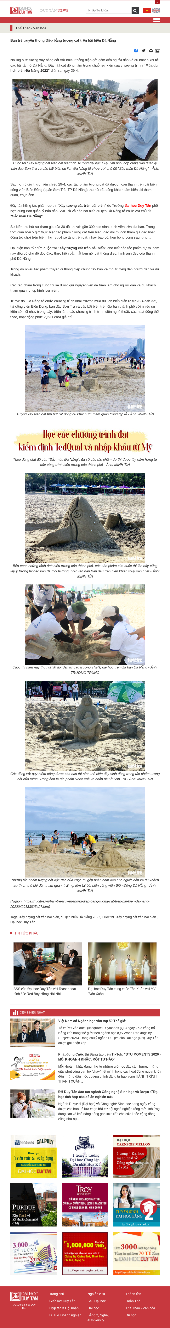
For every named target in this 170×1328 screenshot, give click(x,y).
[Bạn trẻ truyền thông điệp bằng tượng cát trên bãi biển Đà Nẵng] (157, 51)
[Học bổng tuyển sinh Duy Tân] (136, 1253)
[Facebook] (136, 51)
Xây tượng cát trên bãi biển (39, 917)
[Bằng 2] (136, 1204)
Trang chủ (56, 1294)
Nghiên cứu (96, 1294)
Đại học (93, 1308)
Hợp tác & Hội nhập (64, 1308)
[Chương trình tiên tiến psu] (85, 1156)
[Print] (151, 51)
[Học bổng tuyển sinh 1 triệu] (85, 1253)
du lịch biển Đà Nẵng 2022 (80, 917)
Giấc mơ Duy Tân (62, 1301)
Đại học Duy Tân (22, 922)
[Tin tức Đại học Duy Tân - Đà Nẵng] (39, 10)
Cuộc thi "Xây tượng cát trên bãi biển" (129, 917)
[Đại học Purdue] (33, 1204)
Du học (131, 1315)
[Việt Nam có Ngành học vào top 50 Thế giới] (32, 1032)
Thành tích (133, 1294)
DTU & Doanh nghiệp (65, 1315)
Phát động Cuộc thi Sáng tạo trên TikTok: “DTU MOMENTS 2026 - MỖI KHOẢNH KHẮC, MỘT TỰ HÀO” (109, 1057)
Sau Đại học (96, 1301)
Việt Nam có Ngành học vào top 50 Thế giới (92, 1021)
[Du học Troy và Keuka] (85, 1204)
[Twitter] (143, 51)
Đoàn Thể (133, 1301)
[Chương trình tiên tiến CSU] (33, 1156)
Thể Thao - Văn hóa (140, 1308)
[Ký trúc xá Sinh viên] (33, 1253)
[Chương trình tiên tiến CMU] (136, 1156)
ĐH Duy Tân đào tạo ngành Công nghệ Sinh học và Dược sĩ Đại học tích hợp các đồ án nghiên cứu (108, 1094)
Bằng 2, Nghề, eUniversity (98, 1317)
